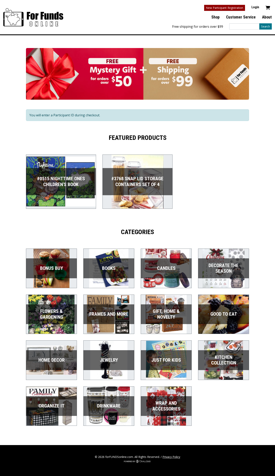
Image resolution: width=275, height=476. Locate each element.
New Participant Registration (224, 8)
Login (255, 7)
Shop (215, 17)
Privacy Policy (171, 457)
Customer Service (241, 17)
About (267, 17)
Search (265, 26)
